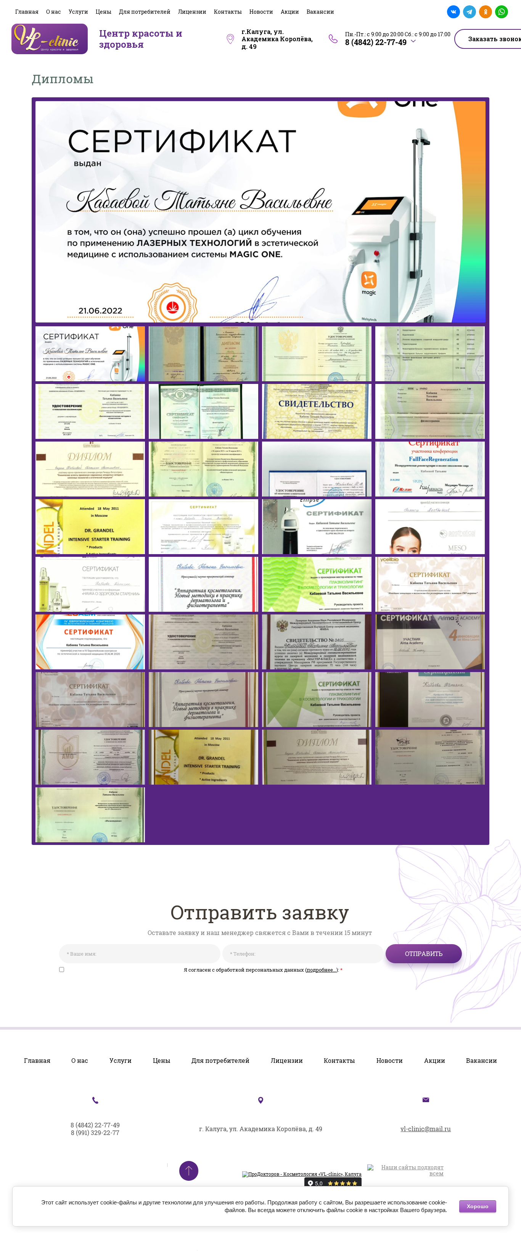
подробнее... (321, 969)
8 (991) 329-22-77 (95, 1132)
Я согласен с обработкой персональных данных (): (263, 970)
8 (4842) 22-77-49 (376, 42)
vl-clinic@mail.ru (425, 1129)
